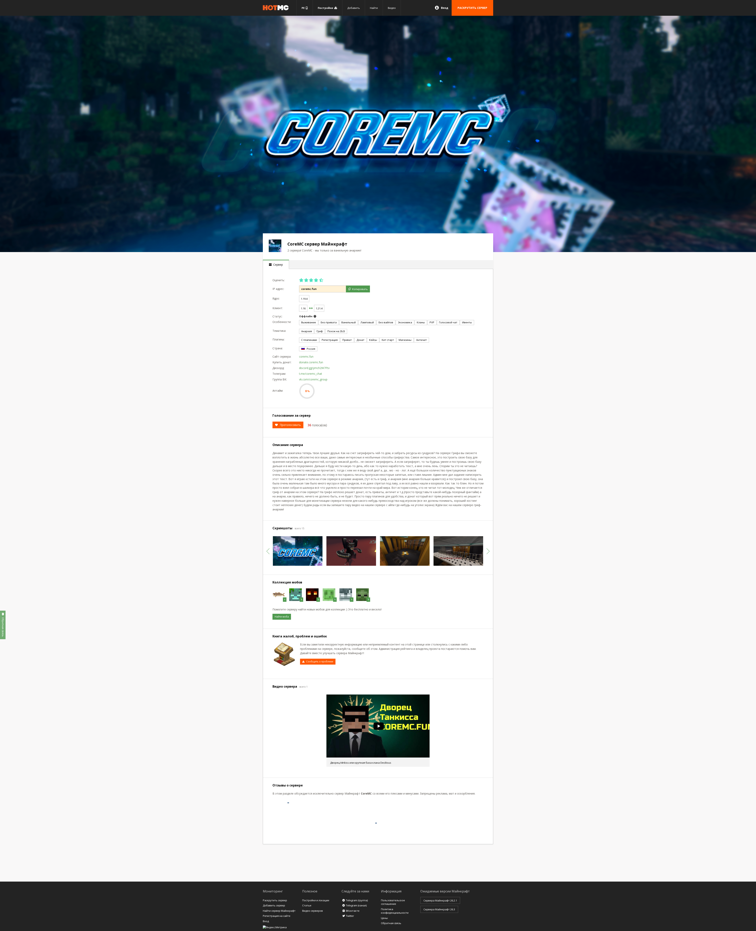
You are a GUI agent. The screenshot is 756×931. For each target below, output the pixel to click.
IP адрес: (278, 289)
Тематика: (279, 331)
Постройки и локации (315, 900)
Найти (374, 8)
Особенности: (281, 322)
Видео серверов (312, 910)
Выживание (308, 322)
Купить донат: (281, 362)
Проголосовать (290, 425)
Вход (444, 8)
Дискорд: (278, 368)
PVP (432, 322)
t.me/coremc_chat (310, 374)
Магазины (405, 340)
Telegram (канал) (356, 905)
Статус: (277, 316)
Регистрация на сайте (276, 916)
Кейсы (373, 340)
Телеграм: (279, 374)
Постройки (326, 8)
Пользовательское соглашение (393, 902)
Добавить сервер (274, 905)
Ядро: (276, 298)
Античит (421, 340)
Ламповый (367, 322)
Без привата (329, 322)
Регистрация (330, 340)
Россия (311, 349)
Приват (347, 340)
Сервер (277, 264)
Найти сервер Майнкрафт (279, 910)
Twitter (350, 916)
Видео (392, 8)
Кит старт (388, 340)
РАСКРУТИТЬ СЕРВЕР (472, 8)
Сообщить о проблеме (319, 661)
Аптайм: (277, 390)
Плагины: (278, 339)
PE (304, 8)
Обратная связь (391, 923)
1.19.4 (304, 298)
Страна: (277, 348)
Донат (360, 340)
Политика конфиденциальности (395, 911)
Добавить (353, 8)
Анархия (306, 331)
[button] (268, 551)
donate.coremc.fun (311, 362)
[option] (378, 134)
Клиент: (277, 308)
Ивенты (467, 322)
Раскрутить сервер (275, 900)
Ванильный (348, 322)
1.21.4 (319, 308)
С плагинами (309, 340)
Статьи (306, 905)
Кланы (421, 322)
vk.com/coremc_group (313, 379)
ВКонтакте (352, 910)
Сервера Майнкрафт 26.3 (439, 909)
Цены (384, 918)
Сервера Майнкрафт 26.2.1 (440, 900)
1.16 (303, 308)
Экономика (405, 322)
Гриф (320, 331)
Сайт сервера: (281, 356)
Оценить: (278, 280)
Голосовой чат (448, 322)
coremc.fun (306, 356)
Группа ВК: (279, 379)
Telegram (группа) (357, 900)
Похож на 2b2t (336, 331)
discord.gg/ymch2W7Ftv (314, 368)
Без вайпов (386, 322)
